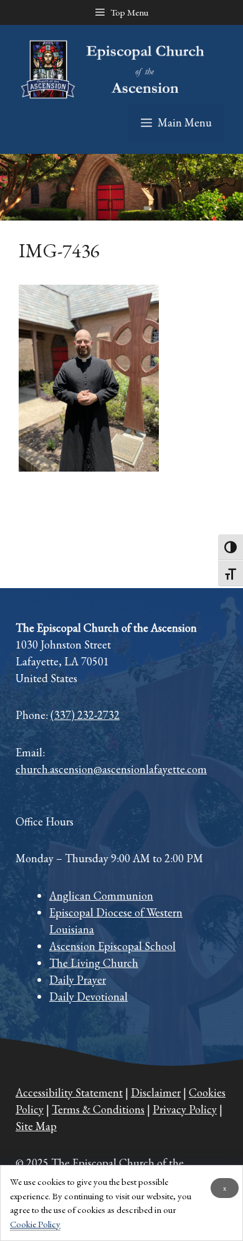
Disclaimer (156, 1092)
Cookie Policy (35, 1224)
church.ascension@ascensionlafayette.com (111, 769)
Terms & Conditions (98, 1109)
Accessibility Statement (69, 1092)
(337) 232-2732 (85, 715)
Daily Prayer (77, 979)
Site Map (36, 1126)
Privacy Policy (185, 1109)
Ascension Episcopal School (112, 946)
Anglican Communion (101, 895)
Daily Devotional (88, 996)
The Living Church (93, 963)
